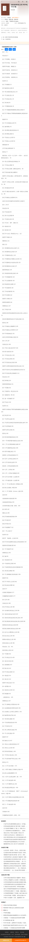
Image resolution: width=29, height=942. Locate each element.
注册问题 (12, 932)
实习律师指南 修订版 (8, 920)
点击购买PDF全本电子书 (20, 940)
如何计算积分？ (15, 17)
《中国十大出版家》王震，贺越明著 (12, 897)
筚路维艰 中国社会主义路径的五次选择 (13, 908)
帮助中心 (17, 932)
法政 (6, 49)
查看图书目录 (6, 940)
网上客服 (22, 932)
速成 (14, 49)
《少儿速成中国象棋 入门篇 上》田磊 (12, 828)
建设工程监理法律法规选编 (11, 37)
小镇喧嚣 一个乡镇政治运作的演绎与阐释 (14, 918)
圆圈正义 (5, 910)
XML (22, 936)
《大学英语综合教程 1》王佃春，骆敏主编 (14, 891)
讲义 (10, 49)
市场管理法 (8, 39)
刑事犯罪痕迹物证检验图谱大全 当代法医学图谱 (16, 915)
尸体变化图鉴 (6, 913)
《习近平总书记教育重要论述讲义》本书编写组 (15, 824)
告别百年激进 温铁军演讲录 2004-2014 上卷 (15, 925)
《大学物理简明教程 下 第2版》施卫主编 (13, 893)
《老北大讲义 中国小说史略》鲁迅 (12, 833)
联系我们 (7, 932)
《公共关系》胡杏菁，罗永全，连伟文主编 (14, 850)
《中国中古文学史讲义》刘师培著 (12, 835)
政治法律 (13, 9)
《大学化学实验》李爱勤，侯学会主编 (13, 895)
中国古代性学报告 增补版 (10, 905)
